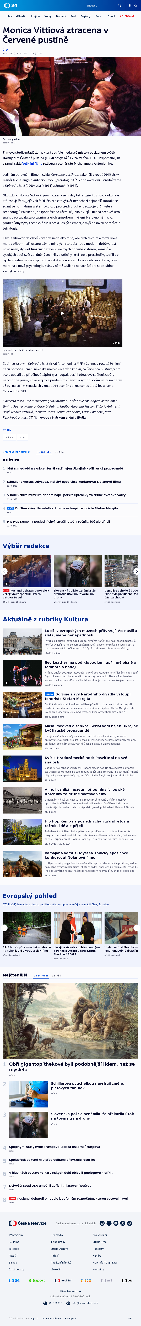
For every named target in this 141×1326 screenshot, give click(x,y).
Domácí (61, 16)
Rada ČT (13, 1255)
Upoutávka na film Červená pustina (21, 350)
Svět (73, 16)
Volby (48, 16)
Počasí (54, 1255)
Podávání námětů (61, 1262)
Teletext (14, 1248)
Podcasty (98, 1248)
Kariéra (97, 1255)
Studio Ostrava (59, 1248)
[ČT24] (10, 5)
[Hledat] (119, 5)
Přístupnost (71, 1318)
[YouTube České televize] (116, 1223)
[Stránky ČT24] (14, 1280)
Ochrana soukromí (51, 1318)
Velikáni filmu (32, 163)
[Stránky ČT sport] (37, 1280)
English (34, 1318)
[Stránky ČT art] (106, 1280)
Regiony (86, 16)
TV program (16, 1235)
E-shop (13, 1262)
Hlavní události (16, 16)
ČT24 (5, 49)
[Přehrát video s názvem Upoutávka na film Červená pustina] (62, 313)
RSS (130, 1318)
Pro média (57, 1235)
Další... (99, 16)
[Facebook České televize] (109, 1223)
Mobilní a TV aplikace (105, 1262)
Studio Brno (100, 1241)
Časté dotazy (16, 1269)
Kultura (9, 437)
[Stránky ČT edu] (127, 1280)
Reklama (14, 1241)
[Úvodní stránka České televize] (28, 1223)
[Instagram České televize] (102, 1223)
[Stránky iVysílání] (63, 1280)
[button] (62, 313)
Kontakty (98, 1269)
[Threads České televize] (129, 1223)
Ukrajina (35, 16)
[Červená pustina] (70, 96)
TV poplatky (58, 1241)
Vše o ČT (56, 1269)
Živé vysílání (100, 1235)
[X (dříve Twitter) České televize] (123, 1223)
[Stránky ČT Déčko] (86, 1280)
